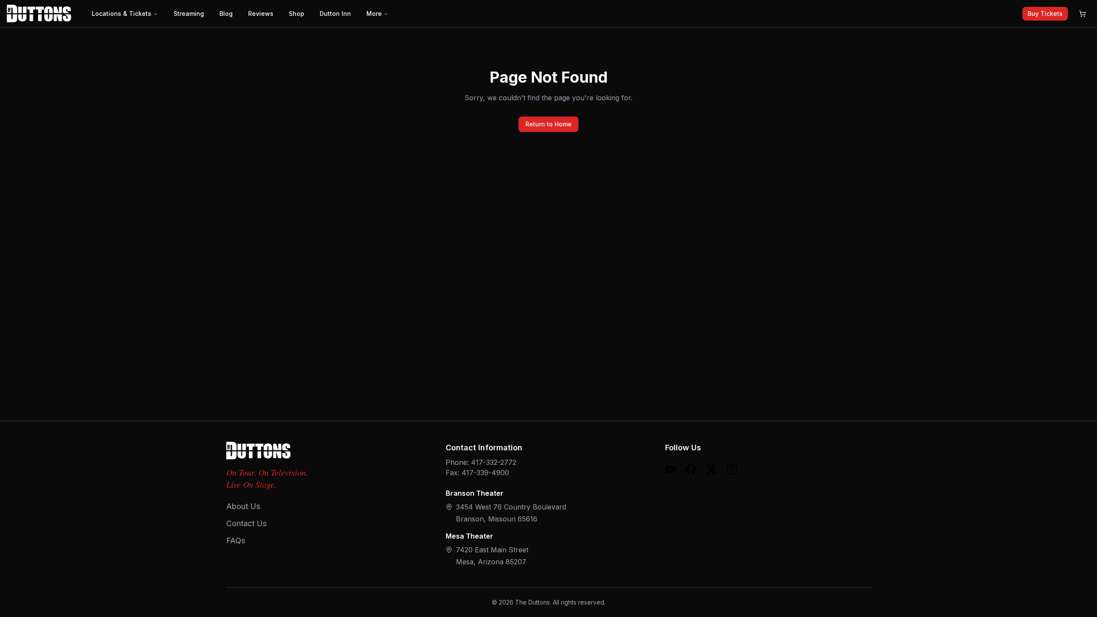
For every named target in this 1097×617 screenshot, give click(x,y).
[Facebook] (691, 469)
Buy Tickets (1045, 13)
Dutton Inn (335, 13)
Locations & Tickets (121, 13)
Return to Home (548, 124)
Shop (296, 13)
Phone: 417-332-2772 (481, 462)
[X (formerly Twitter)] (711, 469)
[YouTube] (670, 469)
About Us (243, 506)
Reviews (260, 13)
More (374, 13)
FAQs (235, 540)
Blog (226, 13)
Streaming (189, 13)
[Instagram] (732, 469)
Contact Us (246, 523)
